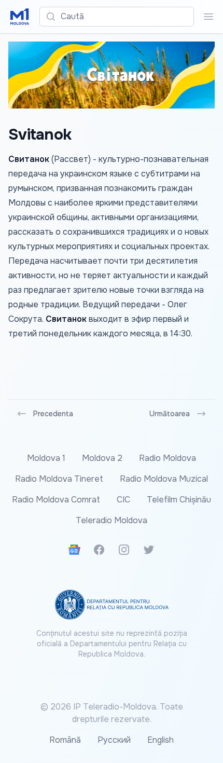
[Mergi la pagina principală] (19, 16)
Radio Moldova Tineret (59, 478)
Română (65, 739)
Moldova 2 (102, 458)
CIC (123, 499)
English (160, 739)
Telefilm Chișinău (179, 499)
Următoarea (169, 413)
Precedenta (53, 413)
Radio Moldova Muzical (164, 478)
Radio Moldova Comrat (56, 499)
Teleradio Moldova (111, 520)
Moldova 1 (46, 458)
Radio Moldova (167, 458)
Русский (114, 739)
